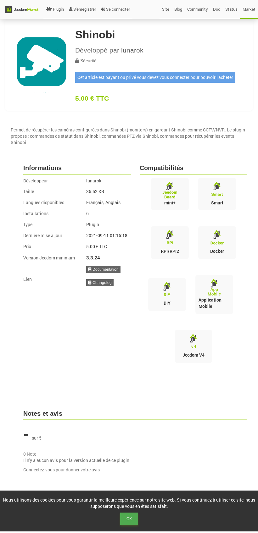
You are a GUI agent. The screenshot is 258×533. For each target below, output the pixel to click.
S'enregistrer (84, 9)
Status (231, 9)
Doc (216, 9)
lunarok (132, 50)
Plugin (58, 9)
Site (165, 9)
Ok (129, 519)
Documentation (105, 269)
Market (249, 9)
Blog (178, 9)
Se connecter (118, 9)
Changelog (102, 282)
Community (197, 9)
